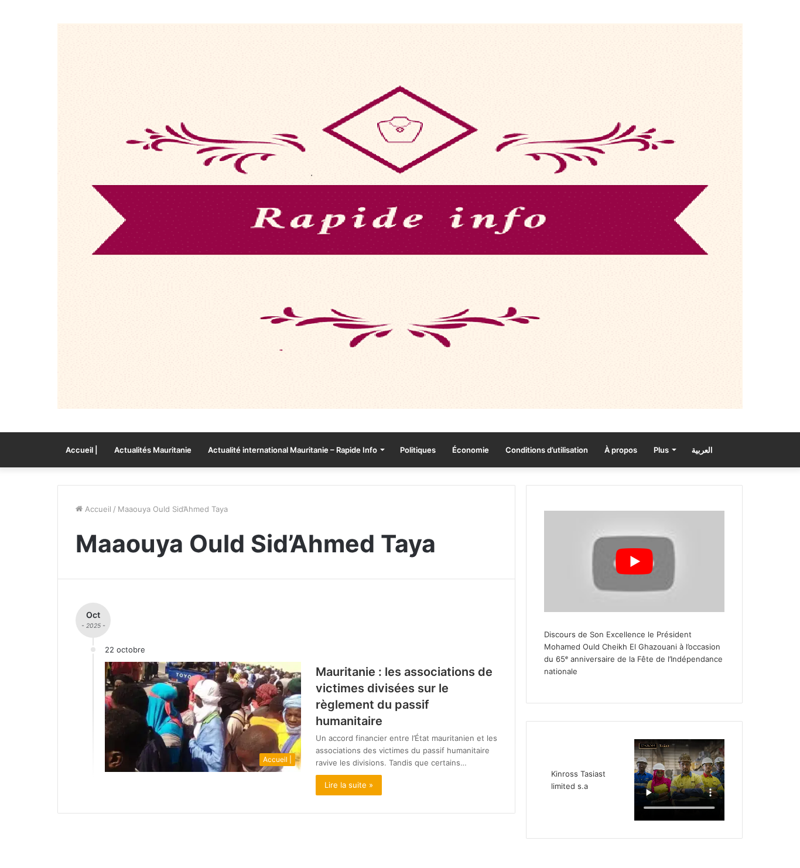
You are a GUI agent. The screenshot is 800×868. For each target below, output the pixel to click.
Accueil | (82, 449)
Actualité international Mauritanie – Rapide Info (292, 449)
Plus (661, 449)
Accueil (97, 509)
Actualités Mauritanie (153, 449)
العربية (702, 449)
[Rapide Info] (400, 216)
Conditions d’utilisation (546, 449)
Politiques (418, 449)
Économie (470, 449)
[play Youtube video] (634, 561)
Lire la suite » (348, 785)
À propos (620, 449)
